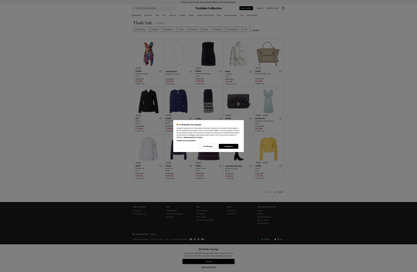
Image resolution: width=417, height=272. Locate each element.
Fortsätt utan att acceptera (186, 140)
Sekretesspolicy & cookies (193, 137)
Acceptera (229, 146)
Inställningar (208, 146)
